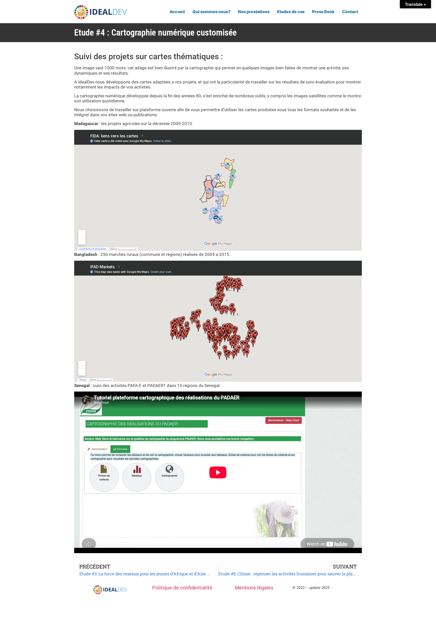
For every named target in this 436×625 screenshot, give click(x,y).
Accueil (177, 11)
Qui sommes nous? (211, 11)
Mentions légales (254, 588)
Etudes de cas (291, 11)
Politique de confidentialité (182, 588)
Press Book (323, 11)
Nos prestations (253, 11)
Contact (350, 11)
